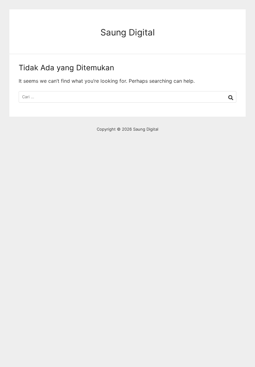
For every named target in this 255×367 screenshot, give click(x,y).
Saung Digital (127, 32)
